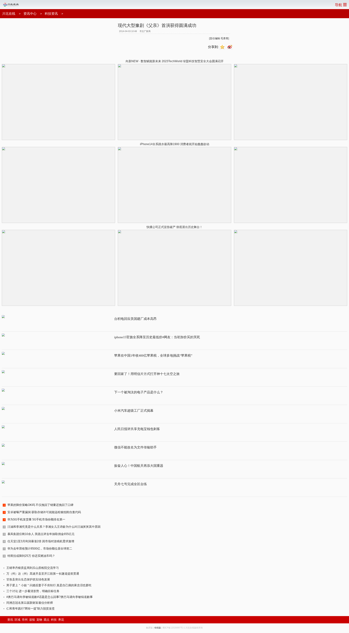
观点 (46, 619)
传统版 (157, 627)
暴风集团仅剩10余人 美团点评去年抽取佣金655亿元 (41, 534)
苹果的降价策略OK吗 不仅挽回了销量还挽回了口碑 (40, 504)
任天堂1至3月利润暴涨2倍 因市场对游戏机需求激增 (40, 541)
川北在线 (8, 13)
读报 (32, 619)
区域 (17, 619)
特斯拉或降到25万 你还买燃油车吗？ (31, 555)
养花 (61, 619)
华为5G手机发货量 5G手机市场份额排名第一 (36, 519)
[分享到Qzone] (222, 47)
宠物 (39, 619)
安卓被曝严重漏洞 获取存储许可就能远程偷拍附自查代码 (44, 512)
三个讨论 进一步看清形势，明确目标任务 (32, 591)
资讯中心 (30, 13)
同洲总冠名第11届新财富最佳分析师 (29, 602)
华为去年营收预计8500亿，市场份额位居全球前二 (39, 548)
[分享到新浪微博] (230, 47)
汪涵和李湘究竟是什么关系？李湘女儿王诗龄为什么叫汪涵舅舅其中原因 (54, 526)
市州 (25, 619)
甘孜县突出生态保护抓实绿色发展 (28, 579)
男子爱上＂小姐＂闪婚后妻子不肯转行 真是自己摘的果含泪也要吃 (48, 585)
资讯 (10, 619)
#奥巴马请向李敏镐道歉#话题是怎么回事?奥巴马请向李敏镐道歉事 (49, 596)
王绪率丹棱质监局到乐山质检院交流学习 (32, 567)
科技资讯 (51, 13)
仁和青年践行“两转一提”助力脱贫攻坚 (30, 608)
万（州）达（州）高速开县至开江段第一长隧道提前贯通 (42, 573)
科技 (54, 619)
